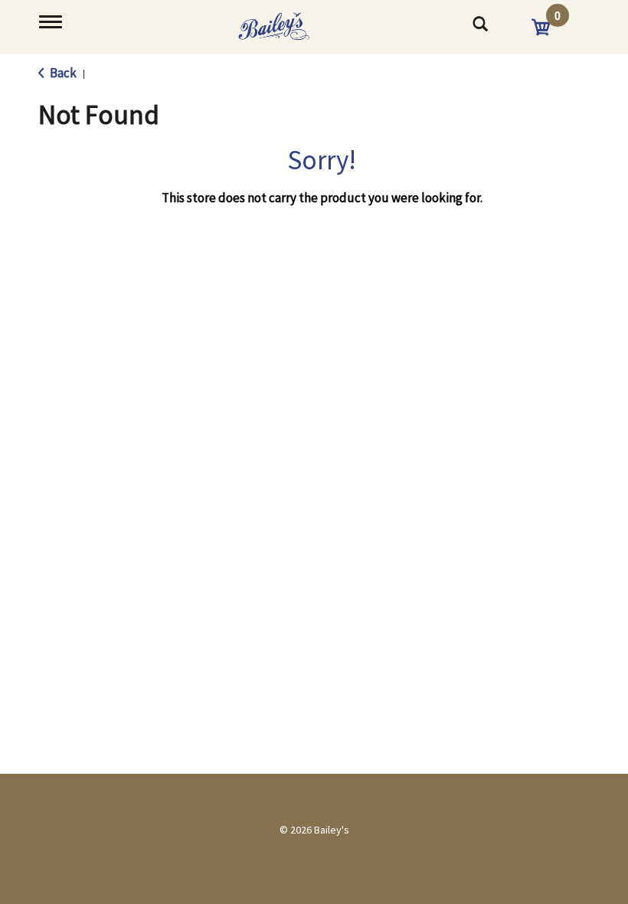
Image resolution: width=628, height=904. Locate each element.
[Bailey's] (287, 21)
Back (62, 72)
